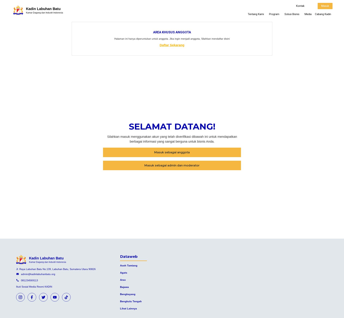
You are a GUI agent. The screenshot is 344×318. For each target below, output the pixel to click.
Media (308, 14)
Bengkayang (127, 294)
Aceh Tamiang (128, 265)
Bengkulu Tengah (131, 301)
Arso (123, 279)
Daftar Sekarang (172, 45)
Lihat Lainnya (128, 308)
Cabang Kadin (323, 14)
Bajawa (124, 287)
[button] (300, 6)
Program (274, 14)
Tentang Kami (256, 14)
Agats (123, 272)
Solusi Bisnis (292, 14)
